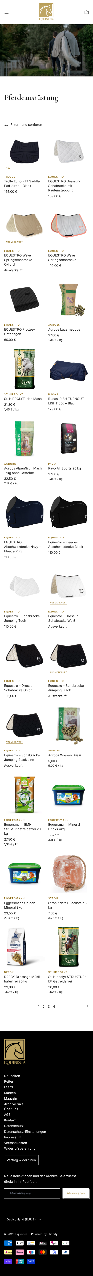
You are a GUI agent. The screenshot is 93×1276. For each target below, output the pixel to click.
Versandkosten (15, 1143)
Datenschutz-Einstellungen (25, 1132)
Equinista (21, 1234)
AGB (7, 1115)
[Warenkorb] (86, 12)
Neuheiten (12, 1076)
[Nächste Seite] (86, 1006)
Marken (10, 1093)
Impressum (12, 1137)
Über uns (11, 1109)
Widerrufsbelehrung (19, 1148)
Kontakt (10, 1120)
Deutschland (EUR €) (21, 1219)
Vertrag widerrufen (21, 1160)
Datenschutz (14, 1126)
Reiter (8, 1081)
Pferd (8, 1087)
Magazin (10, 1098)
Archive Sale (14, 1104)
